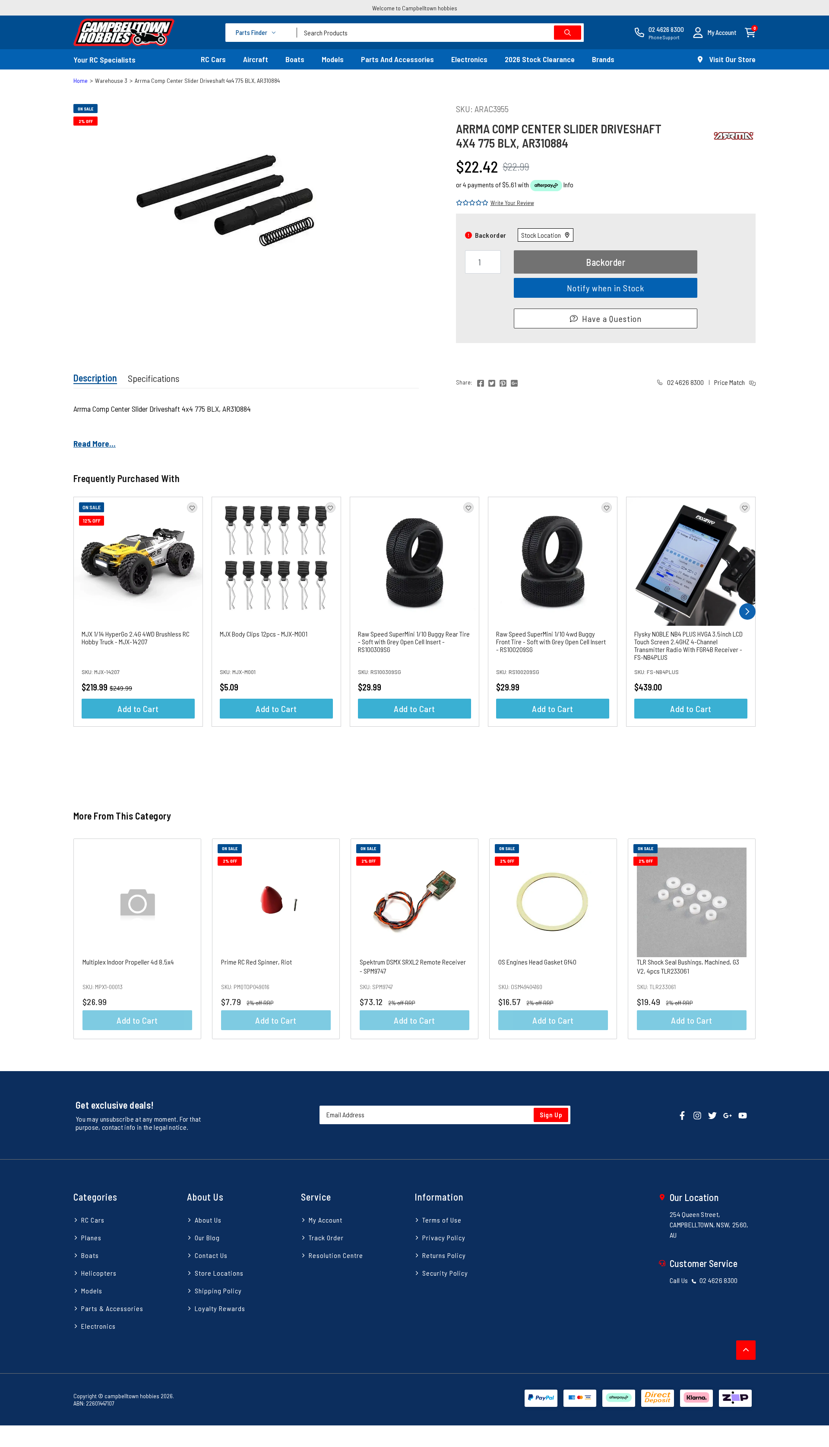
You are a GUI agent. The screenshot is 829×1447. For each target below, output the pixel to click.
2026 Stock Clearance (540, 59)
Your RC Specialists (104, 59)
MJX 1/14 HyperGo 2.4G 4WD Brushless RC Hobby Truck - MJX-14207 (136, 638)
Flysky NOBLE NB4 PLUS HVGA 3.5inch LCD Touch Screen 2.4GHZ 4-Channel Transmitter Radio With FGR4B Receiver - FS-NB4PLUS (688, 645)
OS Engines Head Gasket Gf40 (537, 962)
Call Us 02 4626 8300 (704, 1280)
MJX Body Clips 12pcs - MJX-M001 (263, 634)
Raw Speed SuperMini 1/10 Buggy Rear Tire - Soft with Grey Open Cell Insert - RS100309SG (414, 641)
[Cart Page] (750, 31)
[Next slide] (776, 939)
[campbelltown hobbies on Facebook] (682, 1114)
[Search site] (567, 32)
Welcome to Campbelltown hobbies (414, 8)
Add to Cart (137, 708)
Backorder (605, 262)
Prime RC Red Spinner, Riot (256, 962)
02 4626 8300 (685, 382)
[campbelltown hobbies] (123, 32)
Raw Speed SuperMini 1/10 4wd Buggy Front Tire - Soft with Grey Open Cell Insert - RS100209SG (551, 641)
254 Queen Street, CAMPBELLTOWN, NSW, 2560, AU (709, 1224)
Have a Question (612, 318)
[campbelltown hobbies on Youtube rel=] (742, 1114)
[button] (715, 32)
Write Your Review (512, 202)
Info (568, 184)
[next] (747, 611)
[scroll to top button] (746, 1350)
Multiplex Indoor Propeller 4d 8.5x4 (128, 962)
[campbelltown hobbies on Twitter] (712, 1114)
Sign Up (551, 1115)
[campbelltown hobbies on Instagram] (697, 1114)
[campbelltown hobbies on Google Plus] (727, 1114)
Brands (603, 59)
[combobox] (440, 32)
